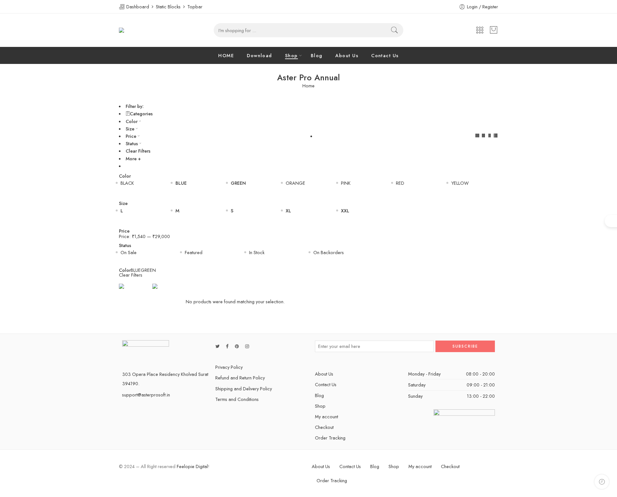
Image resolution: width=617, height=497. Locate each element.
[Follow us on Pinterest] (237, 346)
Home (308, 86)
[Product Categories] (479, 30)
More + (133, 158)
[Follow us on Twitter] (217, 346)
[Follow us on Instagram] (247, 346)
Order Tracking (330, 437)
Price (131, 136)
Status (132, 143)
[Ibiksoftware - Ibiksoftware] (133, 30)
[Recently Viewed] (602, 482)
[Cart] (493, 30)
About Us (346, 55)
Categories (141, 113)
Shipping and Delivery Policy (243, 388)
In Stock (256, 252)
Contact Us (385, 55)
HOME (226, 55)
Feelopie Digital (192, 466)
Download (259, 55)
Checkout (324, 427)
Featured (193, 252)
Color (132, 121)
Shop (291, 55)
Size (130, 128)
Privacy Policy (229, 367)
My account (326, 416)
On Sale (129, 252)
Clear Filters (138, 150)
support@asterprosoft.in (146, 394)
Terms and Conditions (237, 399)
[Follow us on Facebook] (227, 346)
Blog (317, 55)
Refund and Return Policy (240, 377)
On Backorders (328, 252)
